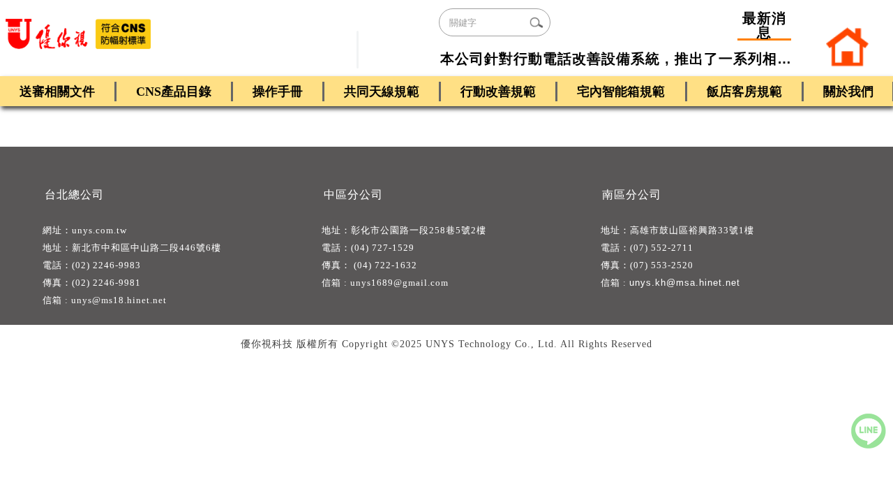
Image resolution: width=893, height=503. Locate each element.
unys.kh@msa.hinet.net (684, 282)
